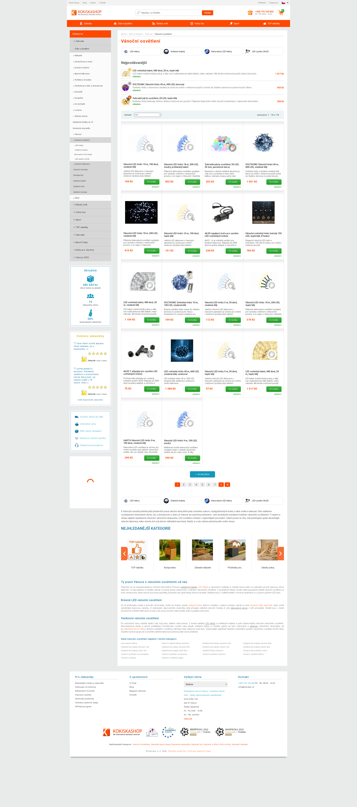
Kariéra (93, 3)
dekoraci (254, 626)
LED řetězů (210, 623)
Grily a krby (225, 744)
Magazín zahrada (138, 691)
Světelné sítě (78, 187)
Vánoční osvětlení (81, 140)
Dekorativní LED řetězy (83, 154)
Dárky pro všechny (83, 250)
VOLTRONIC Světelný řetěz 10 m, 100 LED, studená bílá (181, 303)
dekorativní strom (239, 608)
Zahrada (78, 41)
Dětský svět (80, 204)
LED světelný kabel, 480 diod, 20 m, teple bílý (262, 372)
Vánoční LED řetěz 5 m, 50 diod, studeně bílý (221, 303)
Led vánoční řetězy (129, 643)
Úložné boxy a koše (82, 62)
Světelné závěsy (80, 192)
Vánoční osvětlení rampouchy (174, 654)
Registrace (273, 3)
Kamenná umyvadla (81, 128)
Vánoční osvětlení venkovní (214, 654)
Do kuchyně (79, 104)
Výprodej (79, 235)
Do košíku (151, 182)
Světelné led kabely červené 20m (176, 647)
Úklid (76, 198)
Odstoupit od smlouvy (85, 687)
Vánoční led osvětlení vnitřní (255, 651)
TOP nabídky (80, 227)
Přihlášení (262, 3)
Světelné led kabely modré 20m (256, 647)
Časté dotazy (74, 3)
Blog (85, 3)
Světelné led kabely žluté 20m (174, 651)
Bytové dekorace (81, 74)
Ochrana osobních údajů (86, 703)
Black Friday (80, 242)
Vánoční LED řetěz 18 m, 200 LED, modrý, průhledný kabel (181, 165)
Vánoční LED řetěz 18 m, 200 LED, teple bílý (262, 303)
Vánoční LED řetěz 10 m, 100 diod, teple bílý (181, 234)
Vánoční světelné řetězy (253, 654)
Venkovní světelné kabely (173, 658)
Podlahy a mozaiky (82, 80)
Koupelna (78, 98)
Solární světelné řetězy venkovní (175, 643)
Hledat (207, 12)
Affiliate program (83, 706)
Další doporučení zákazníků (90, 400)
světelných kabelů (188, 587)
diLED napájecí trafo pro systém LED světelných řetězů (221, 234)
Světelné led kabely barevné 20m (257, 643)
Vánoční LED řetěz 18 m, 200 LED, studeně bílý (140, 234)
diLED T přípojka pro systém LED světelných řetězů (140, 372)
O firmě (133, 683)
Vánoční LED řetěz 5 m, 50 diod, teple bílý (221, 372)
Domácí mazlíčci (81, 68)
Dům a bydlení (81, 48)
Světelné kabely (81, 150)
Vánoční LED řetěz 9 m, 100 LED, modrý (180, 442)
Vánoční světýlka (128, 658)
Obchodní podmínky (84, 699)
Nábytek (77, 55)
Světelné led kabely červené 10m (135, 647)
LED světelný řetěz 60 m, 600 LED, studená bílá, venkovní (181, 372)
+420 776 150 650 (246, 683)
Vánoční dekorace (81, 164)
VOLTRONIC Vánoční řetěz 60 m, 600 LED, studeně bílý (262, 165)
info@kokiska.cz (246, 687)
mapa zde (188, 719)
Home (124, 34)
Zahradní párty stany (160, 744)
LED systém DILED (82, 159)
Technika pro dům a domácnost (88, 86)
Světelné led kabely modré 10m (216, 647)
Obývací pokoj (80, 116)
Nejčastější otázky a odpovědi (89, 683)
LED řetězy (78, 145)
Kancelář (77, 92)
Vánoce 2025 (81, 257)
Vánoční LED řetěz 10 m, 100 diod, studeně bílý (140, 165)
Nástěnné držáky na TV (83, 122)
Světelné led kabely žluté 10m (134, 651)
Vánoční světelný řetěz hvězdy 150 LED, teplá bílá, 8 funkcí (263, 234)
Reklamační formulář (85, 691)
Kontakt (102, 3)
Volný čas (79, 212)
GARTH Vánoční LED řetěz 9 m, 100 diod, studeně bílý (139, 441)
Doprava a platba (83, 695)
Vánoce (77, 134)
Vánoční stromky (80, 170)
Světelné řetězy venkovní (213, 651)
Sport (77, 220)
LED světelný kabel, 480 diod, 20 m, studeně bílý (140, 303)
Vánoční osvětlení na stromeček (135, 654)
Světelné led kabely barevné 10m (216, 643)
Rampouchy (78, 175)
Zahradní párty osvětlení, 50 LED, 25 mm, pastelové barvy (222, 165)
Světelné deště (79, 181)
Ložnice (77, 110)
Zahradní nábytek (240, 744)
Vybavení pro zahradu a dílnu (204, 744)
